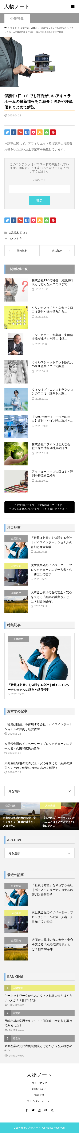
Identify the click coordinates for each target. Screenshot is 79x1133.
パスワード (39, 179)
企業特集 (17, 18)
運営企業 (39, 1094)
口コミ (24, 232)
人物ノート (17, 6)
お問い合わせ (39, 1089)
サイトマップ (39, 1083)
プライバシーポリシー (39, 1101)
